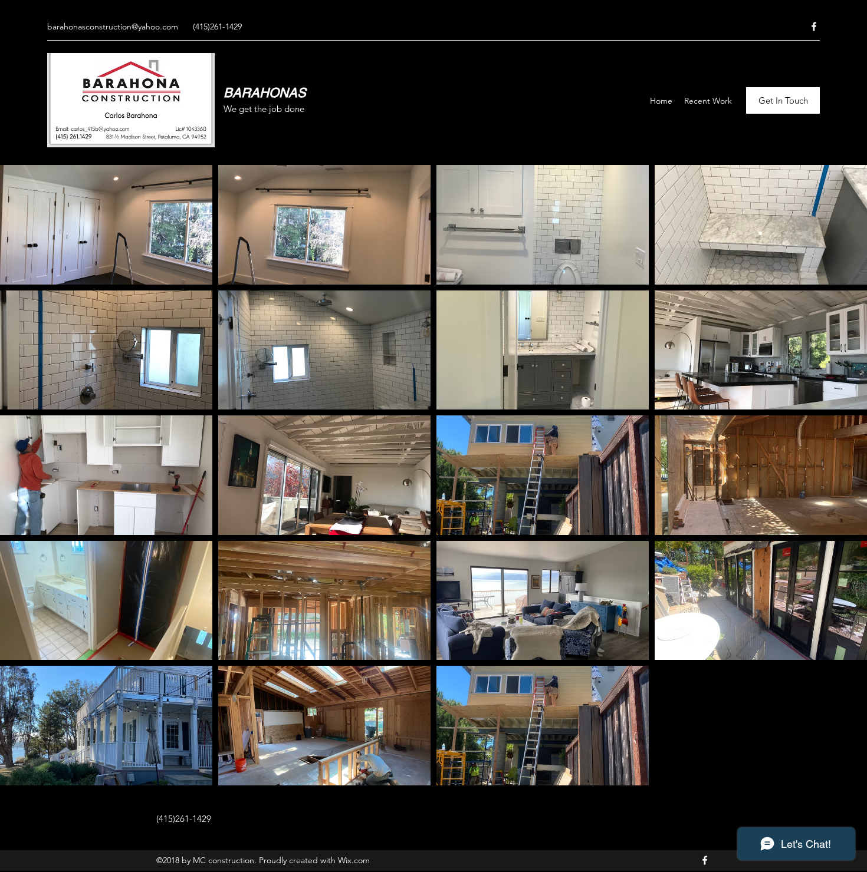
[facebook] (814, 26)
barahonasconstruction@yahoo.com (112, 26)
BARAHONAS (265, 92)
